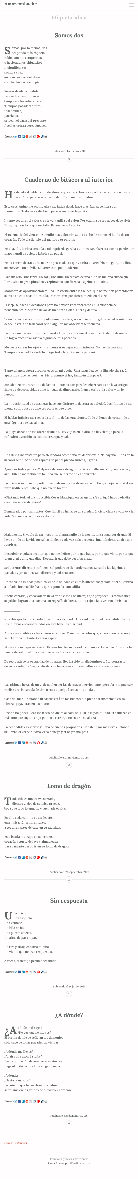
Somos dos (69, 35)
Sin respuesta (69, 900)
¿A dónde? (69, 1015)
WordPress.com (80, 1163)
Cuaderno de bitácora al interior (69, 179)
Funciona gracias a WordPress (69, 1159)
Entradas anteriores (15, 1143)
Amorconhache (20, 4)
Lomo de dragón (69, 786)
